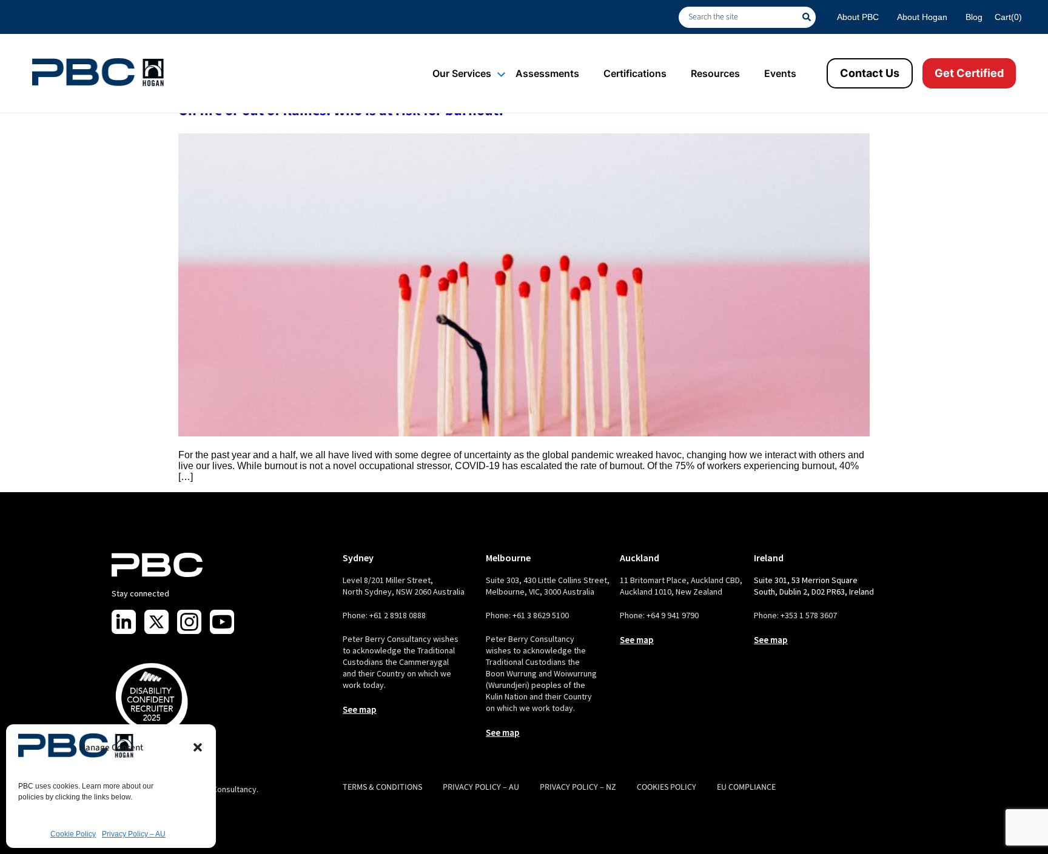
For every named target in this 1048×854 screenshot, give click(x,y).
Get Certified (969, 73)
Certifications (635, 73)
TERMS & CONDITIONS (382, 787)
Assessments (547, 73)
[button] (198, 747)
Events (780, 73)
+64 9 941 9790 (673, 615)
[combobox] (740, 17)
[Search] (809, 17)
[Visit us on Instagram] (189, 622)
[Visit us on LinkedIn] (124, 622)
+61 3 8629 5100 (540, 615)
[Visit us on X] (156, 622)
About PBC (858, 17)
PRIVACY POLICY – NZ (578, 787)
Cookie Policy (73, 834)
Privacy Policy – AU (134, 834)
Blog (974, 17)
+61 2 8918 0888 (397, 615)
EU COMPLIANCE (746, 787)
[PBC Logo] (98, 72)
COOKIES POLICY (666, 787)
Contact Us (869, 73)
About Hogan (922, 17)
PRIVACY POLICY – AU (481, 787)
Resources (715, 73)
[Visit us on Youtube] (222, 622)
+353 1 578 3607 (809, 615)
